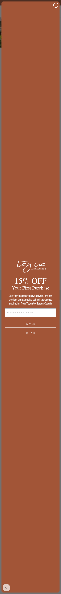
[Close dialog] (56, 5)
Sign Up (30, 324)
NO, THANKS (30, 333)
